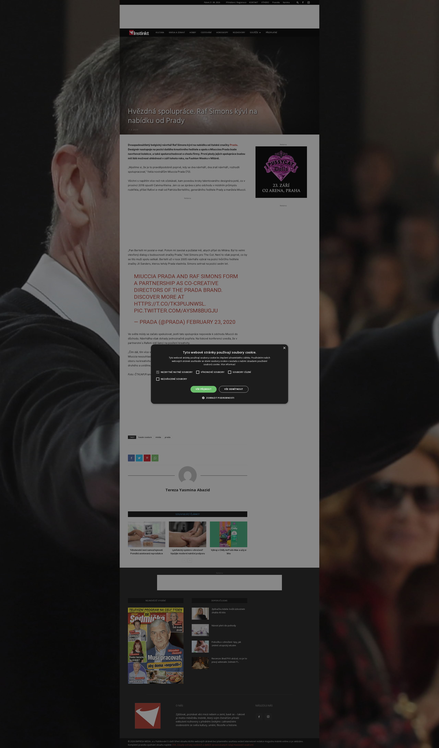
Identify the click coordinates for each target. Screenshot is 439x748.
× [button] (284, 348)
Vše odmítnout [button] (233, 389)
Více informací (228, 364)
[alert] (219, 374)
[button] (219, 397)
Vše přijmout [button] (203, 389)
